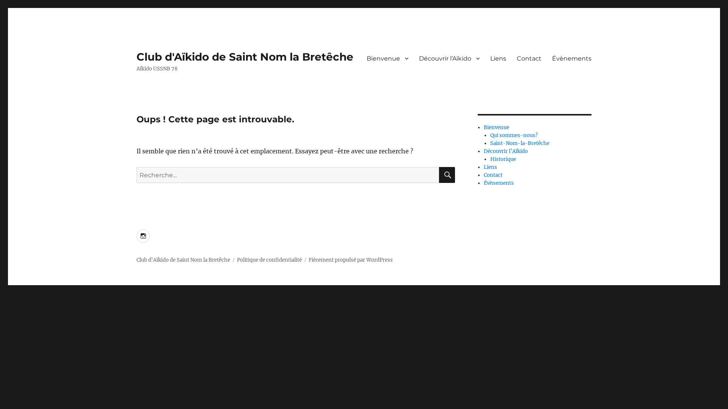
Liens (498, 58)
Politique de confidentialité (269, 260)
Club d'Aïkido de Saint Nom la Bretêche (244, 56)
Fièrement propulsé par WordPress (351, 260)
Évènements (572, 58)
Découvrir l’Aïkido (445, 58)
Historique (503, 159)
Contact (529, 58)
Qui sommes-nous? (514, 135)
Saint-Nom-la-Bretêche (519, 143)
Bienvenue (383, 58)
